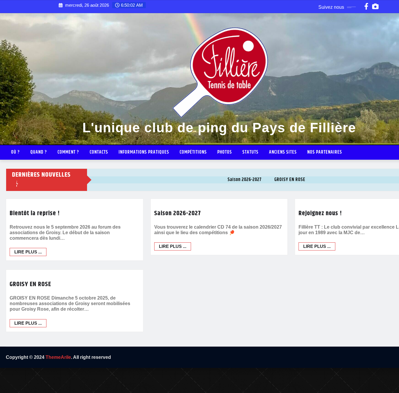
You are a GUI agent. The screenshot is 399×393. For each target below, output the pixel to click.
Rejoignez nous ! (320, 213)
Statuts (250, 152)
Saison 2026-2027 (177, 213)
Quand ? (38, 152)
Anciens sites (283, 152)
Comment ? (68, 152)
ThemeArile (58, 357)
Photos (224, 152)
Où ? (15, 152)
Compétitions (193, 152)
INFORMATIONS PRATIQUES (144, 152)
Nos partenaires (324, 152)
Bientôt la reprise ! (35, 213)
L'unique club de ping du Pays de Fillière (219, 127)
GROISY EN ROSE (30, 284)
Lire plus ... (28, 251)
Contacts (99, 152)
